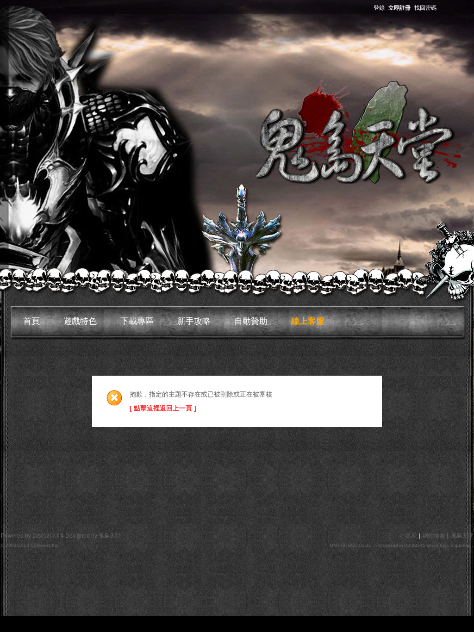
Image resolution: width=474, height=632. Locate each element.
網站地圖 (434, 536)
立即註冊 (399, 8)
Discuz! (41, 536)
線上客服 (307, 321)
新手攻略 (194, 321)
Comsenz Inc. (45, 545)
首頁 (31, 321)
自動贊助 (251, 321)
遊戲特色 (80, 321)
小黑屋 (408, 536)
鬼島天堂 (462, 536)
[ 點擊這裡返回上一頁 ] (163, 408)
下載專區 (137, 321)
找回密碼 (425, 8)
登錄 (379, 8)
